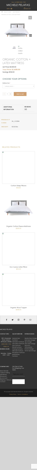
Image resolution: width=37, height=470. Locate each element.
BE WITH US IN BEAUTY (18, 381)
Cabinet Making (5, 373)
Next (31, 35)
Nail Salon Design (30, 340)
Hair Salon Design (30, 344)
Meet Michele (4, 371)
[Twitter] (12, 320)
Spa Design (28, 342)
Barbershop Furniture (16, 355)
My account (3, 378)
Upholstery (3, 374)
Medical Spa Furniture (16, 339)
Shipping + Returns (6, 380)
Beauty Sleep (7, 12)
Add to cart (20, 94)
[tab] (13, 108)
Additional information (9, 108)
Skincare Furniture (17, 351)
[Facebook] (6, 320)
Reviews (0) (28, 108)
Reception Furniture (18, 352)
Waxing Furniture (17, 349)
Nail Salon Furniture (18, 342)
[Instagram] (18, 320)
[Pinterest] (24, 320)
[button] (8, 8)
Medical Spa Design (31, 338)
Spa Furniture (16, 345)
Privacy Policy (12, 394)
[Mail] (30, 320)
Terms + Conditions (23, 394)
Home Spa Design (30, 351)
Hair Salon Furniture (18, 343)
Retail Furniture (17, 347)
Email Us (6, 346)
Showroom (3, 376)
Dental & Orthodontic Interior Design (29, 347)
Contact (2, 382)
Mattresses (16, 12)
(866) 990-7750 (6, 344)
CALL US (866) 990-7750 (18, 2)
